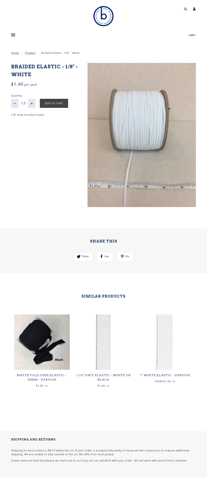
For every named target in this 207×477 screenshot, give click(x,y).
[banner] (103, 16)
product (30, 53)
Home (15, 53)
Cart (192, 35)
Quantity (16, 95)
